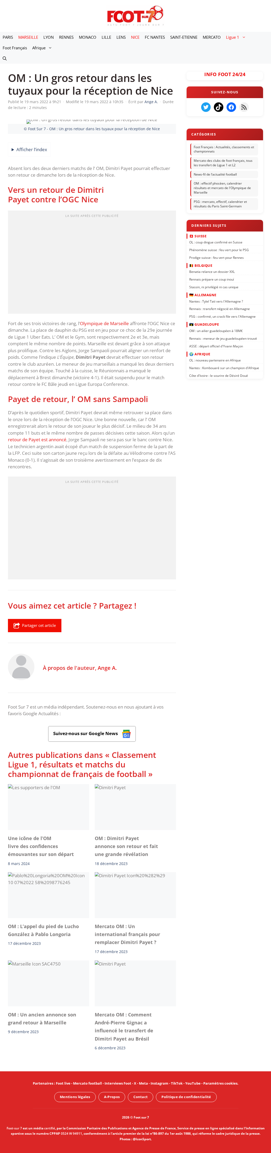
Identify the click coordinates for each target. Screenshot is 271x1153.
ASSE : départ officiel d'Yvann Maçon (216, 346)
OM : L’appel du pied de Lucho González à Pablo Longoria (43, 930)
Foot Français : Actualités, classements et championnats (224, 149)
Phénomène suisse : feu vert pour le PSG (219, 250)
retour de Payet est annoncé (37, 439)
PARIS (8, 37)
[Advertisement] (92, 264)
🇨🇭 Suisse (197, 235)
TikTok (177, 1083)
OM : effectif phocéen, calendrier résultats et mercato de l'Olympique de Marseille (222, 188)
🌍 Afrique (199, 353)
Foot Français (15, 47)
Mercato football (87, 1083)
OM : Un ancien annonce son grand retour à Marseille (42, 1018)
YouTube (193, 1083)
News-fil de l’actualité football (215, 174)
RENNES (66, 37)
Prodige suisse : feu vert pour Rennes (216, 257)
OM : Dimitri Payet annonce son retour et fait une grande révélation (126, 846)
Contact (140, 1096)
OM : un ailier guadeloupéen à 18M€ (216, 331)
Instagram (159, 1083)
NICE (135, 37)
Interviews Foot (118, 1083)
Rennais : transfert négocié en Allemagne (219, 309)
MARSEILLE (28, 37)
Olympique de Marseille (104, 323)
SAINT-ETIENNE (183, 37)
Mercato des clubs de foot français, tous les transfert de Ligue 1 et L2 (223, 162)
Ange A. (107, 667)
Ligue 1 (232, 37)
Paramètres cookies (220, 1083)
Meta (143, 1083)
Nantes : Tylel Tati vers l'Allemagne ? (216, 301)
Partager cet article (39, 625)
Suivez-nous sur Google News (86, 733)
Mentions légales (75, 1096)
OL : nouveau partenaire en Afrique (215, 360)
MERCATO (212, 37)
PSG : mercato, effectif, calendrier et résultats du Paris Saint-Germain (220, 203)
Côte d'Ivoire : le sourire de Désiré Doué (218, 375)
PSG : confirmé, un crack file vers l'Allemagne (222, 316)
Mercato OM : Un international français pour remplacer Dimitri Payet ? (127, 934)
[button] (4, 58)
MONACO (87, 37)
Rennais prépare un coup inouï (211, 279)
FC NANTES (155, 37)
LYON (48, 37)
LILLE (106, 37)
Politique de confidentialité (186, 1096)
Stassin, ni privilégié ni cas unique (213, 287)
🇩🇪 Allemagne (202, 294)
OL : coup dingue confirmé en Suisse (215, 242)
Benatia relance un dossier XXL (212, 272)
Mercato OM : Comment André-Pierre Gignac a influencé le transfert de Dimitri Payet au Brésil (124, 1026)
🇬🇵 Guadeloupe (204, 324)
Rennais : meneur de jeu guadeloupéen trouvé (223, 338)
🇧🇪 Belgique (200, 265)
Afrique (39, 47)
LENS (121, 37)
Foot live (63, 1083)
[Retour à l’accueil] (135, 15)
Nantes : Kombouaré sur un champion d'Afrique (224, 368)
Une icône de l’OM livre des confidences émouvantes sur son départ (41, 846)
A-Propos (112, 1096)
